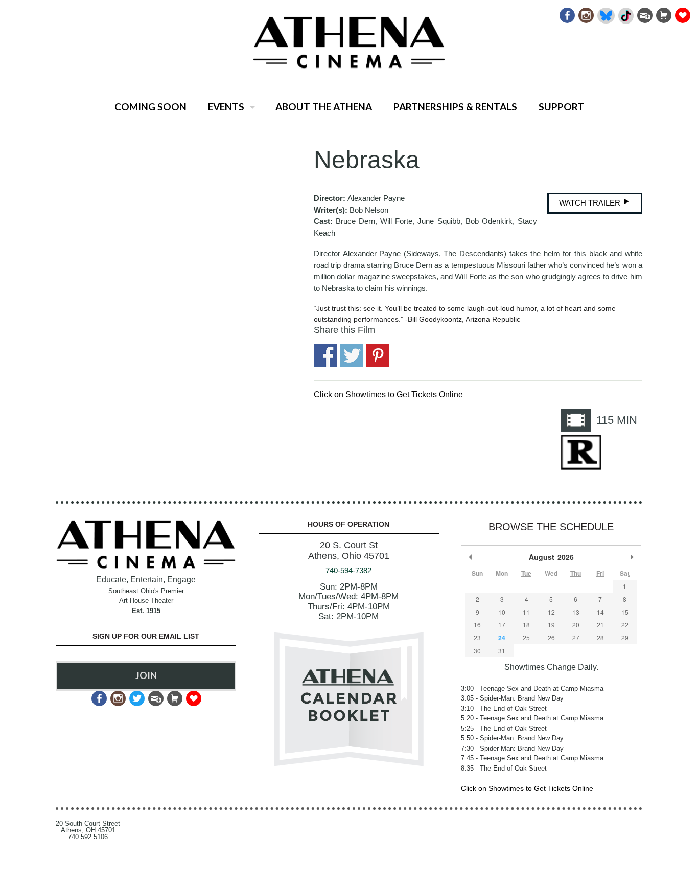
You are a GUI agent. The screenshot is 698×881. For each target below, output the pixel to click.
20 (575, 624)
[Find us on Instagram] (585, 12)
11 (526, 611)
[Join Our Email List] (644, 12)
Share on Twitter (351, 355)
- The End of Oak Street (504, 708)
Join (146, 675)
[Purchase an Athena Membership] (663, 12)
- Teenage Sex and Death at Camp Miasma (532, 688)
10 (501, 611)
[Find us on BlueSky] (605, 12)
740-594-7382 (348, 570)
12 (551, 611)
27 (575, 637)
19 (551, 624)
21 (600, 624)
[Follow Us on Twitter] (136, 695)
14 (600, 611)
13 (575, 611)
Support (561, 106)
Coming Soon (150, 106)
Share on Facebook (325, 355)
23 (477, 637)
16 (477, 624)
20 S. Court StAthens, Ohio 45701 (348, 550)
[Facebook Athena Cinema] (566, 12)
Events (226, 106)
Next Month (632, 556)
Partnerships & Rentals (455, 106)
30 (477, 650)
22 (625, 624)
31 (501, 650)
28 (600, 637)
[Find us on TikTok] (625, 12)
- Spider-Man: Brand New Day (512, 698)
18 (526, 624)
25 (526, 637)
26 (551, 637)
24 (501, 637)
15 (625, 611)
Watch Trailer (590, 202)
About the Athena (323, 106)
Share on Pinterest (377, 355)
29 (625, 637)
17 (501, 624)
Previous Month (470, 556)
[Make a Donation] (681, 12)
